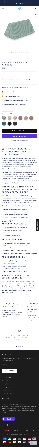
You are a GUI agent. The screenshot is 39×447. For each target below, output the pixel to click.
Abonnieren (9, 371)
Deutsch (29, 430)
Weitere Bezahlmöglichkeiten (19, 141)
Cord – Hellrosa (26, 118)
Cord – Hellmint (4, 118)
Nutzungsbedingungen (8, 387)
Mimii (4, 59)
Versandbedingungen (8, 393)
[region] (19, 336)
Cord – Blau (4, 123)
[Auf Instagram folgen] (7, 425)
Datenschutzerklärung (8, 384)
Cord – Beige (15, 118)
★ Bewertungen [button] (37, 225)
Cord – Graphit (15, 123)
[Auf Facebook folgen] (3, 425)
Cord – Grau (9, 118)
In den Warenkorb (19, 131)
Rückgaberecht (6, 390)
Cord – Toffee (31, 118)
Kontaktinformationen (8, 381)
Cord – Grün (9, 123)
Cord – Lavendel (20, 118)
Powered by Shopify (24, 434)
